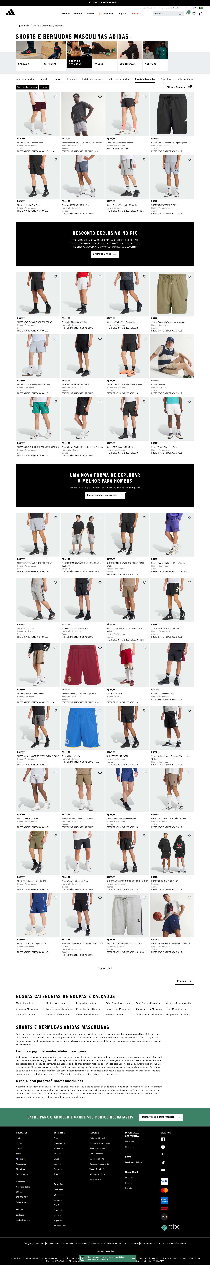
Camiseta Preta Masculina (149, 1009)
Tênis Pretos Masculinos (118, 1009)
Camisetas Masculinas (27, 1009)
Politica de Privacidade (150, 1244)
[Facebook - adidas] (177, 1140)
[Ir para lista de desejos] (194, 13)
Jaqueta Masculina (25, 1015)
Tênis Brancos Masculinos (59, 1009)
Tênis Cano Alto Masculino (149, 1015)
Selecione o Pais (132, 1244)
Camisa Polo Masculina (87, 1015)
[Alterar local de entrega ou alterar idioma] (201, 8)
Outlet (135, 14)
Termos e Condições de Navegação (90, 1244)
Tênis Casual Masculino (118, 1003)
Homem (78, 14)
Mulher (66, 14)
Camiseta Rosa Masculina (179, 1003)
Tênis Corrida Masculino (148, 1003)
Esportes (123, 14)
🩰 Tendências (106, 14)
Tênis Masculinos (24, 1003)
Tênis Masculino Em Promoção (176, 1009)
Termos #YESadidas (105, 1251)
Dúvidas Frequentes (114, 1244)
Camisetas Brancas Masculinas (116, 1015)
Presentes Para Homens (88, 1009)
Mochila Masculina (55, 1003)
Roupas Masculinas (86, 1003)
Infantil (90, 14)
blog (155, 8)
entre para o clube (190, 8)
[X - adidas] (177, 1155)
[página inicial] (10, 12)
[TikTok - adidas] (177, 1163)
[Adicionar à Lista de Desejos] (55, 97)
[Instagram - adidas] (177, 1147)
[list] (105, 79)
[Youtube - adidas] (177, 1170)
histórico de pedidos (173, 8)
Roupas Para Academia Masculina (178, 1015)
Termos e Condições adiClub (174, 1244)
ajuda (161, 8)
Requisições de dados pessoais (59, 1244)
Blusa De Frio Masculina (58, 1015)
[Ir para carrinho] (200, 13)
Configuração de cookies (34, 1244)
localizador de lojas (144, 8)
